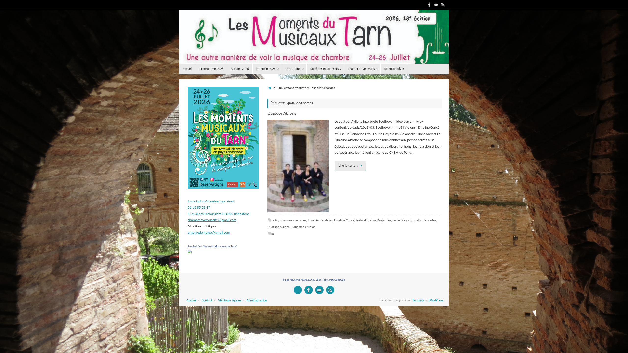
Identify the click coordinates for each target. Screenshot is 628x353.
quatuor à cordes (424, 220)
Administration (257, 300)
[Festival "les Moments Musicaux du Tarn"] (190, 252)
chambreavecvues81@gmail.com (212, 220)
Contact (207, 300)
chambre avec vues (293, 220)
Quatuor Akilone (282, 113)
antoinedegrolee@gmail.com (209, 233)
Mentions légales (229, 300)
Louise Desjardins (379, 220)
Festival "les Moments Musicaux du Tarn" (212, 246)
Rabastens (298, 227)
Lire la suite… (348, 165)
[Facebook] (429, 4)
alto (275, 220)
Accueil (191, 300)
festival (361, 220)
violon (311, 227)
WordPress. (436, 300)
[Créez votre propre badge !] (298, 290)
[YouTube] (436, 4)
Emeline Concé (344, 220)
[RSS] (443, 4)
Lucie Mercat (402, 220)
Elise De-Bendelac (320, 220)
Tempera (418, 300)
